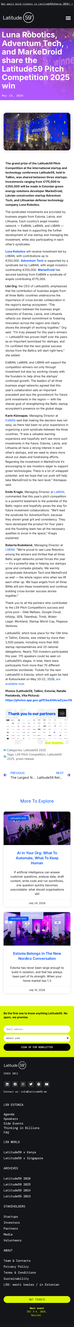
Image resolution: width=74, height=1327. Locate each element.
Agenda (9, 1114)
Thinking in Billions (22, 1128)
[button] (68, 18)
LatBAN (59, 492)
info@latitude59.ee (34, 1091)
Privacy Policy (16, 1267)
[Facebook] (15, 1084)
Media (8, 1234)
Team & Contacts (17, 1261)
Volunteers (13, 1240)
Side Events (13, 1123)
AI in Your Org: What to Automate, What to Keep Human (37, 858)
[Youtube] (47, 1084)
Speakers (11, 1119)
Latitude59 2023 (17, 1196)
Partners (11, 1228)
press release (25, 759)
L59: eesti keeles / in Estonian (31, 1285)
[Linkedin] (7, 1084)
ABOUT (8, 1250)
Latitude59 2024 (17, 1190)
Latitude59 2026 (17, 1178)
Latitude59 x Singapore (24, 1158)
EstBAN (10, 420)
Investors (12, 1222)
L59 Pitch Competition (30, 754)
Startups (11, 1217)
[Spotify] (39, 1084)
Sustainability (16, 1279)
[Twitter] (31, 1084)
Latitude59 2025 (35, 750)
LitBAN (10, 549)
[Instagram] (23, 1084)
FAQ (6, 1132)
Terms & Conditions (20, 1272)
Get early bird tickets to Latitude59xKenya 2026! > (37, 3)
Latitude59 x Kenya (20, 1152)
